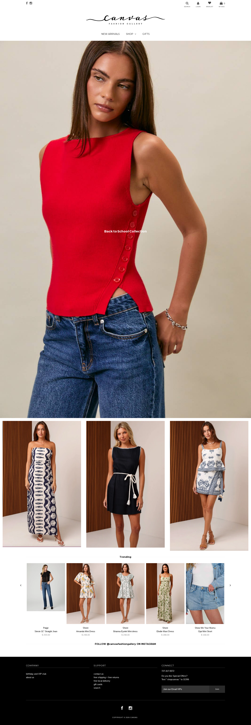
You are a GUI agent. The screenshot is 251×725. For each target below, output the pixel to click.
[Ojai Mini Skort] (205, 594)
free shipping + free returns (106, 677)
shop (129, 34)
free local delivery (102, 681)
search (97, 688)
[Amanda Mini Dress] (86, 594)
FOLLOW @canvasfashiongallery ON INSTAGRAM (125, 644)
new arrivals (110, 34)
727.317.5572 (168, 671)
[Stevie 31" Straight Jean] (46, 587)
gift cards (98, 684)
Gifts (146, 34)
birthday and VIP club (36, 674)
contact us (99, 674)
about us (30, 677)
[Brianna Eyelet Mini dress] (125, 594)
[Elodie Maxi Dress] (165, 594)
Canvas (133, 717)
